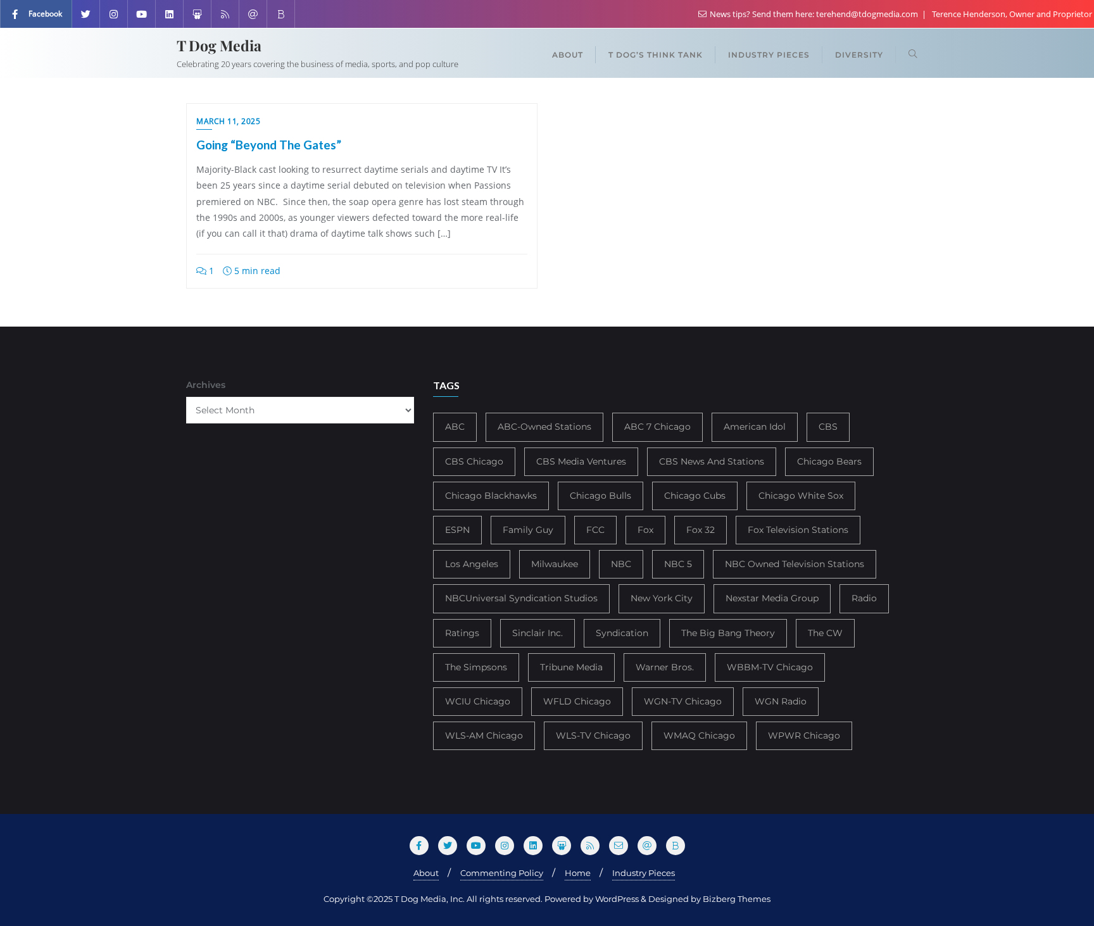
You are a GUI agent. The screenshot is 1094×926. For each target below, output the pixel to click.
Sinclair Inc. (537, 633)
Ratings (462, 633)
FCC (595, 529)
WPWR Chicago (804, 735)
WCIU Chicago (477, 701)
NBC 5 (678, 564)
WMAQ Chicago (699, 735)
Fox (645, 529)
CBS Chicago (474, 461)
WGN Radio (781, 701)
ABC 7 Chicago (657, 426)
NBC (621, 564)
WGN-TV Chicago (683, 701)
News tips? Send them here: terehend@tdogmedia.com (814, 14)
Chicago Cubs (695, 495)
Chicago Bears (829, 461)
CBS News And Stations (711, 461)
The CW (825, 633)
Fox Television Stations (798, 529)
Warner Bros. (665, 667)
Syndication (622, 633)
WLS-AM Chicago (484, 735)
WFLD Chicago (577, 701)
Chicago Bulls (600, 495)
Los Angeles (471, 564)
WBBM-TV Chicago (770, 667)
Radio (864, 598)
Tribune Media (571, 667)
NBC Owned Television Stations (794, 564)
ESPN (457, 529)
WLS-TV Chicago (593, 735)
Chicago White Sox (800, 495)
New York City (662, 598)
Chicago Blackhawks (491, 495)
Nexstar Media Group (772, 598)
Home (578, 873)
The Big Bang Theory (728, 633)
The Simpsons (476, 667)
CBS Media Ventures (581, 461)
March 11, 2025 (228, 121)
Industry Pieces (643, 873)
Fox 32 (700, 529)
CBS (828, 426)
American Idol (755, 426)
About (426, 873)
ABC (455, 426)
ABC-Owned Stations (544, 426)
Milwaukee (554, 564)
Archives (205, 385)
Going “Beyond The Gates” (268, 144)
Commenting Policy (501, 873)
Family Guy (528, 529)
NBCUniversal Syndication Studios (521, 598)
